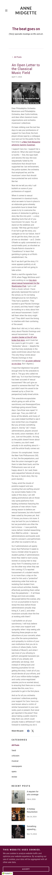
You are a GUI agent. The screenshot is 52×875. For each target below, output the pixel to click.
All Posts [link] (15, 745)
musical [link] (15, 761)
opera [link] (14, 771)
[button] (7, 10)
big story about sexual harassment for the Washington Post (25, 283)
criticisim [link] (15, 756)
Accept (26, 869)
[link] (26, 10)
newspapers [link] (17, 766)
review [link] (14, 777)
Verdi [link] (14, 750)
